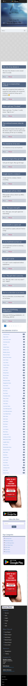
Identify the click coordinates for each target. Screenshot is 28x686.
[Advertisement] (14, 47)
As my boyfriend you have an (12, 242)
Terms (3, 684)
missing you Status (7, 436)
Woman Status (6, 472)
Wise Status (5, 470)
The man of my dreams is (11, 67)
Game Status (5, 401)
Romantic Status (6, 449)
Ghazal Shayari (8, 642)
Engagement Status (7, 383)
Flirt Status (5, 390)
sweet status (5, 460)
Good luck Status (6, 406)
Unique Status (6, 465)
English (6, 618)
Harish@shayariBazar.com (8, 667)
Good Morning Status (7, 411)
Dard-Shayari (7, 637)
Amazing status (6, 334)
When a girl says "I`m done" (12, 106)
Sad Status (5, 454)
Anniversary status (7, 339)
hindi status (5, 419)
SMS (6, 625)
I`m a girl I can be (8, 259)
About (3, 682)
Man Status (5, 431)
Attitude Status (6, 347)
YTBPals (7, 653)
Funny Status (5, 398)
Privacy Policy (4, 679)
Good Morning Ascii (7, 408)
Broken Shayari (8, 634)
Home (5, 1)
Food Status (5, 393)
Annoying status (6, 342)
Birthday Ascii (6, 349)
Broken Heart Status (7, 357)
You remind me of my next (11, 144)
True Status (5, 462)
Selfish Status (6, 457)
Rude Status (5, 452)
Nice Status (5, 444)
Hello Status (5, 416)
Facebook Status (6, 388)
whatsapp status (6, 467)
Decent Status (6, 375)
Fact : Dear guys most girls (11, 208)
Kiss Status (5, 424)
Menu (3, 30)
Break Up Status (6, 354)
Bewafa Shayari (8, 639)
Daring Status (6, 372)
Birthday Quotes (6, 352)
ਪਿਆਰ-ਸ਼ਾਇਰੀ (7, 645)
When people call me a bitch (12, 191)
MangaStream (8, 651)
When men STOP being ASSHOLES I (10, 310)
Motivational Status (7, 439)
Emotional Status (6, 380)
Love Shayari (7, 632)
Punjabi (6, 620)
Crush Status (5, 367)
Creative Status (6, 365)
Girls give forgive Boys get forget (13, 159)
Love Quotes (5, 429)
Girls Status (5, 403)
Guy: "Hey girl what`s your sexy (13, 276)
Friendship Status (6, 395)
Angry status (5, 336)
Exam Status (5, 385)
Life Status (5, 426)
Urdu (6, 623)
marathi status (6, 434)
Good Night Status (7, 413)
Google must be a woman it (11, 174)
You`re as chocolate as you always (13, 292)
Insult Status (5, 421)
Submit (14, 526)
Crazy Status (5, 362)
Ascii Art (5, 344)
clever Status (5, 359)
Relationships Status (7, 447)
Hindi (6, 615)
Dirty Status (5, 377)
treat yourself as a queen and (12, 225)
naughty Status (6, 442)
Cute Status (5, 370)
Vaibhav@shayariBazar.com (8, 671)
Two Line (7, 613)
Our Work (4, 676)
